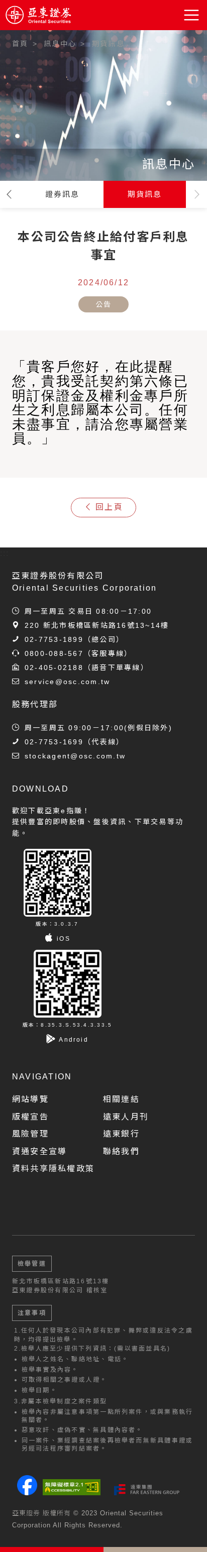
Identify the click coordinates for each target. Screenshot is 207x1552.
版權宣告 (30, 1117)
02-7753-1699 (54, 742)
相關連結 (121, 1099)
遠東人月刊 (126, 1117)
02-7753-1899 (54, 639)
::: (5, 66)
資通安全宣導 (39, 1151)
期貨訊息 (145, 194)
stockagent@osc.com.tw (75, 756)
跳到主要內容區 (36, 40)
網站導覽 (30, 1099)
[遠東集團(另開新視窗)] (146, 1489)
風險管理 (30, 1134)
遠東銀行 (121, 1134)
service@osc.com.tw (67, 682)
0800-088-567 (54, 653)
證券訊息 (62, 194)
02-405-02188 (54, 667)
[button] (192, 15)
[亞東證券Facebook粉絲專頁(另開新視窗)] (27, 1492)
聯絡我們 (121, 1151)
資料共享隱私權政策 (53, 1168)
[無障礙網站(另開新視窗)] (71, 1487)
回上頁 (109, 507)
